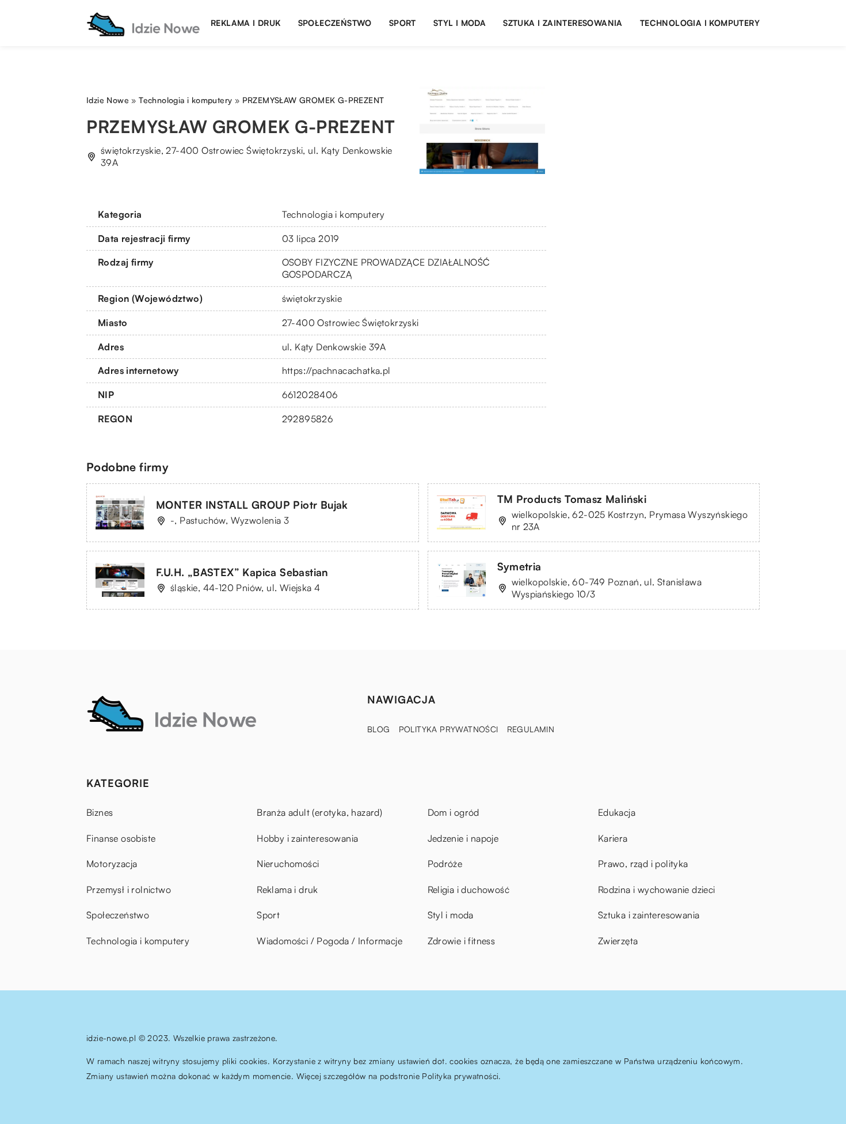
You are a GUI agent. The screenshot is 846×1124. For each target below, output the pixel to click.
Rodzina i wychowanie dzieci (656, 889)
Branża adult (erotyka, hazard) (319, 812)
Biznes (99, 812)
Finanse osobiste (120, 838)
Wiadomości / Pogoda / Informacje (329, 941)
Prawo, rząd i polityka (643, 863)
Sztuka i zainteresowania (563, 23)
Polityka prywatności (448, 729)
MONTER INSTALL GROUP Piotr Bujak (252, 504)
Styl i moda (459, 23)
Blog (378, 729)
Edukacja (616, 812)
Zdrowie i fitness (462, 941)
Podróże (445, 863)
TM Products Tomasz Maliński (572, 499)
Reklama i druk (246, 23)
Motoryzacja (111, 863)
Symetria (519, 566)
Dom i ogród (453, 812)
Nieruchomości (288, 863)
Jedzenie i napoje (463, 838)
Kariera (613, 838)
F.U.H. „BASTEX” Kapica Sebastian (242, 572)
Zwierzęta (618, 941)
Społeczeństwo (335, 23)
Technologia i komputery (700, 23)
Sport (402, 23)
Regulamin (531, 729)
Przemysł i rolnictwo (128, 889)
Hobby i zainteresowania (307, 838)
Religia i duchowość (469, 889)
